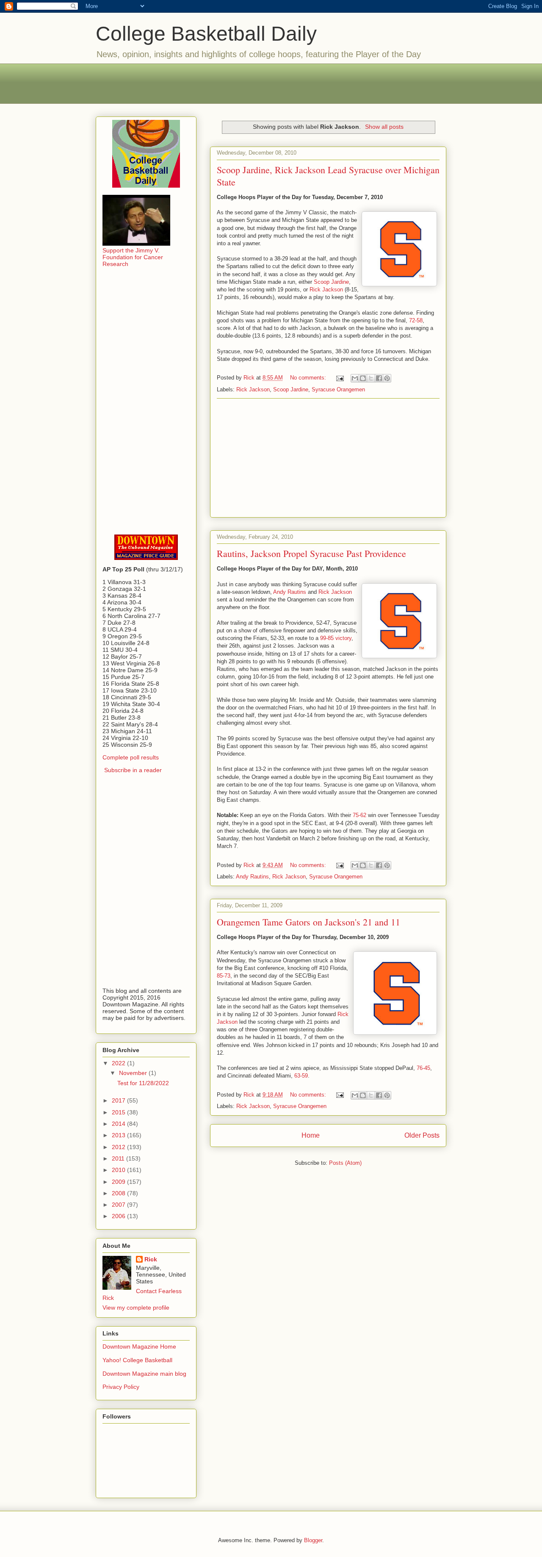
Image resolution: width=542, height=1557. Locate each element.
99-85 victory (335, 638)
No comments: (309, 377)
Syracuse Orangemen (338, 389)
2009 (119, 1181)
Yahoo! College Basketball (137, 1360)
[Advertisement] (271, 83)
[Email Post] (339, 377)
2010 (119, 1169)
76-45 (423, 1068)
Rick (150, 1259)
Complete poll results (130, 757)
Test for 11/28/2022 (143, 1083)
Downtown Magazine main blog (144, 1373)
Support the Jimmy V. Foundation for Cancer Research (132, 257)
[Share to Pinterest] (387, 378)
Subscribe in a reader (133, 770)
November (134, 1072)
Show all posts (384, 126)
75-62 (359, 815)
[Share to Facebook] (379, 378)
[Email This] (355, 378)
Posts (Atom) (345, 1163)
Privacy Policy (120, 1386)
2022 (119, 1063)
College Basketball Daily (206, 33)
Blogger (313, 1540)
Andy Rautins (289, 592)
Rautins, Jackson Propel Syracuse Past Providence (311, 553)
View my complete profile (135, 1307)
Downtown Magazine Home (139, 1346)
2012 (119, 1147)
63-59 (301, 1075)
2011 (119, 1158)
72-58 (416, 320)
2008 (119, 1193)
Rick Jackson (326, 289)
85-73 (223, 975)
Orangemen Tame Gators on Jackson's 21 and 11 (308, 922)
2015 (119, 1112)
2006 (119, 1216)
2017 (119, 1100)
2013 (119, 1135)
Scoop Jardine (331, 282)
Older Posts (422, 1135)
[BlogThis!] (363, 378)
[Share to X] (371, 378)
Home (310, 1135)
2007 (119, 1204)
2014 (119, 1123)
